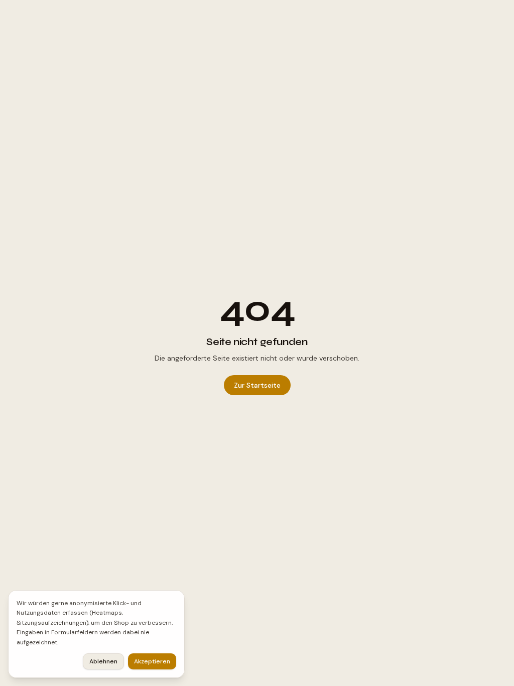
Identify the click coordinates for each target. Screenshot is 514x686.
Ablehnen (103, 661)
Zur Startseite (257, 385)
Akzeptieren (152, 661)
